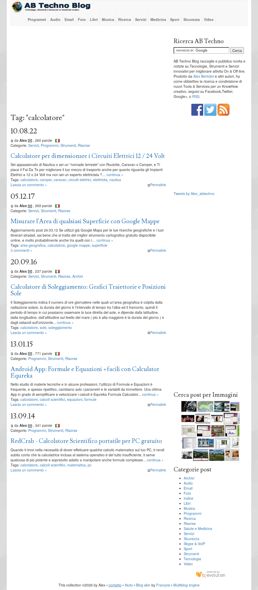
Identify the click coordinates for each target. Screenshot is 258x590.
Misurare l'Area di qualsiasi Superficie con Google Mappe (85, 221)
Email (69, 19)
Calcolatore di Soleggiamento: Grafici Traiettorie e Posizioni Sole (88, 290)
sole (43, 327)
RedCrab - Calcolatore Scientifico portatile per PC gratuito (86, 441)
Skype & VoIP (194, 543)
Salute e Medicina (198, 528)
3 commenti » (21, 250)
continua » (115, 174)
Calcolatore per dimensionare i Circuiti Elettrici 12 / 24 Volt (88, 156)
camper (46, 179)
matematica (76, 464)
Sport (174, 19)
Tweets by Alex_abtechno (194, 193)
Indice (188, 498)
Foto (82, 19)
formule (90, 399)
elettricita (100, 179)
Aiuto (129, 584)
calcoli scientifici (52, 399)
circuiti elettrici (80, 179)
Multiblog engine (186, 584)
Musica (108, 19)
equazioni (74, 399)
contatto (115, 584)
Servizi (140, 19)
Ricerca (124, 19)
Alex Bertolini (203, 76)
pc (89, 464)
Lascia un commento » (29, 184)
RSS (195, 96)
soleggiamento (60, 327)
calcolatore (29, 179)
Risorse (84, 145)
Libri (94, 19)
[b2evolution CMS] (210, 573)
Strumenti (68, 145)
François (163, 584)
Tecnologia (192, 558)
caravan (60, 179)
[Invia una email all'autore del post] (30, 140)
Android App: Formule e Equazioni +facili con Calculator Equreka (85, 372)
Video (209, 19)
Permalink (158, 184)
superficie (99, 245)
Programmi (37, 19)
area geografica (33, 245)
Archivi (77, 276)
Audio (55, 19)
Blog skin (143, 584)
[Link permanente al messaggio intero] (12, 140)
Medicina (158, 19)
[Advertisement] (88, 71)
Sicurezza (191, 19)
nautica (115, 179)
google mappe (78, 245)
